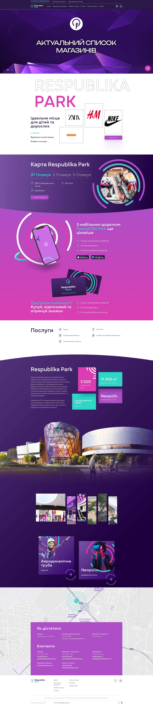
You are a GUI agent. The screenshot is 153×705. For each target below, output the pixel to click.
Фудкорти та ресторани (57, 684)
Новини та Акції (74, 680)
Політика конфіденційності (62, 702)
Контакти (72, 683)
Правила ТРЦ (73, 686)
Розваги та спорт (59, 687)
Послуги (56, 690)
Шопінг (56, 680)
